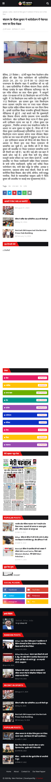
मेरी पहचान (8, 29)
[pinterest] (37, 595)
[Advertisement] (25, 338)
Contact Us (25, 771)
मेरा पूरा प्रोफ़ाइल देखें (21, 623)
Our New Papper (39, 771)
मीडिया (23, 422)
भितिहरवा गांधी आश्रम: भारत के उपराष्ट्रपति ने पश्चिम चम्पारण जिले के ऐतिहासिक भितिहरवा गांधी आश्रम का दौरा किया (30, 673)
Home (8, 771)
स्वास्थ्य (23, 445)
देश (21, 186)
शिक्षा (23, 437)
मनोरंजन (23, 415)
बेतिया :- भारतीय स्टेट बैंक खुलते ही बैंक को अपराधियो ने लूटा (31, 757)
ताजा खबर (15, 186)
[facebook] (14, 589)
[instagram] (14, 601)
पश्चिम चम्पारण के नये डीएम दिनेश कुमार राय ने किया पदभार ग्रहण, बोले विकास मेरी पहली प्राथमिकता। (31, 734)
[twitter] (14, 595)
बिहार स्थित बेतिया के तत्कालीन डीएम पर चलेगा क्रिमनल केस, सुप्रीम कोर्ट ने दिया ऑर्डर (29, 746)
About (16, 771)
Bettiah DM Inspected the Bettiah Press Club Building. (31, 231)
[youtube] (37, 589)
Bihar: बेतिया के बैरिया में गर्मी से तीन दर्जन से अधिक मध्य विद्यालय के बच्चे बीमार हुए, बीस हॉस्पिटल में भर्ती (31, 538)
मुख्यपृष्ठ (5, 12)
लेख (23, 430)
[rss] (37, 601)
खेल (9, 186)
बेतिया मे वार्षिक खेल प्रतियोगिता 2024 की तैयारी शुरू (31, 219)
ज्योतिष (23, 385)
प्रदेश (10, 12)
